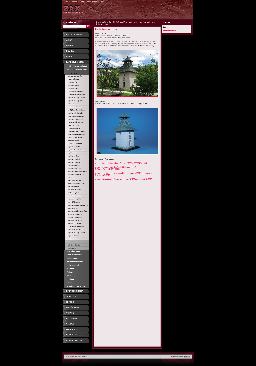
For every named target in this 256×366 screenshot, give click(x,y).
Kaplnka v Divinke (74, 162)
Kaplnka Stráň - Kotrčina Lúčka (76, 150)
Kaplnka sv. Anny (73, 208)
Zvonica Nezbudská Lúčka (76, 183)
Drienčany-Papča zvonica (76, 131)
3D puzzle (71, 297)
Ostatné (70, 283)
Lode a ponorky (73, 258)
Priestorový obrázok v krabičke (76, 286)
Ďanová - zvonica (74, 128)
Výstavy (70, 324)
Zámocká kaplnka (74, 202)
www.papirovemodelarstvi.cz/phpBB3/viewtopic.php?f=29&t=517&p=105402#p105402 (115, 168)
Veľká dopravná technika (77, 69)
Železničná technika (75, 262)
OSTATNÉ (70, 313)
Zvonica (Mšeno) (73, 85)
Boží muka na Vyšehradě (76, 94)
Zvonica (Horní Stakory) (76, 174)
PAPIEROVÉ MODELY (118, 22)
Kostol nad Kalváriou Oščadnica (75, 221)
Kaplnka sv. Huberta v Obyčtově (75, 230)
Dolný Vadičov (72, 82)
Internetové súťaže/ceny (72, 330)
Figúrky (70, 272)
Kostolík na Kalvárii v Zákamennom (75, 224)
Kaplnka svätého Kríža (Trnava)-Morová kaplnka (76, 113)
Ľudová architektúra (74, 245)
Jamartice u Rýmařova (75, 180)
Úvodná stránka (101, 22)
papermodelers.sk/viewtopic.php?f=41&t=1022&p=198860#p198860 (121, 163)
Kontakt (70, 46)
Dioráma (70, 269)
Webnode (187, 356)
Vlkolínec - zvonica (74, 190)
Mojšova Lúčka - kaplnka (76, 134)
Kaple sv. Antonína (74, 236)
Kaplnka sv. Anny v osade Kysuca (76, 98)
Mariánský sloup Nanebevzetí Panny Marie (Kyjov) (76, 79)
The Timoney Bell (73, 193)
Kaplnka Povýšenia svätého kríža (77, 211)
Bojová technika (73, 265)
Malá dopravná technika (77, 66)
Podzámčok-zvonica (75, 196)
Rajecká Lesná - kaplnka (75, 122)
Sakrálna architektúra (147, 22)
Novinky (70, 51)
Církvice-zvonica (73, 186)
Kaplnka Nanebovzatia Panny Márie (78, 205)
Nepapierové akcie (75, 335)
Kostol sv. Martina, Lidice (76, 214)
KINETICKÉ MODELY (74, 291)
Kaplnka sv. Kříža (73, 153)
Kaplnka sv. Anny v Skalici (76, 233)
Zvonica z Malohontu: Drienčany (75, 119)
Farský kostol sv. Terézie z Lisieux (76, 110)
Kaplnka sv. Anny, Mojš (75, 101)
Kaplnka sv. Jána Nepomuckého (73, 156)
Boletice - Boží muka (75, 144)
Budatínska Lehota (74, 88)
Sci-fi (69, 276)
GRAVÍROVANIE (72, 307)
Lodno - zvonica (73, 104)
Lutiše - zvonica (73, 107)
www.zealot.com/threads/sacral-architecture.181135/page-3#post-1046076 (123, 179)
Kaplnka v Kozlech (74, 159)
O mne (69, 40)
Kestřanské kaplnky (74, 199)
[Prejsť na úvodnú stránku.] (71, 10)
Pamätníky (71, 242)
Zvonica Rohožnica (74, 168)
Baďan (70, 239)
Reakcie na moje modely (74, 341)
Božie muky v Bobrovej (76, 226)
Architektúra (133, 22)
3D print (70, 302)
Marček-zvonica (73, 140)
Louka (69, 177)
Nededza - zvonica (74, 125)
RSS (102, 2)
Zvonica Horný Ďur (74, 165)
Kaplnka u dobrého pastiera (77, 171)
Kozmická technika (74, 255)
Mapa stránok (92, 2)
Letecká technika (73, 251)
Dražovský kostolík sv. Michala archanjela (75, 92)
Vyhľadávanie (69, 22)
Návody (70, 57)
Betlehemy (71, 318)
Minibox (70, 279)
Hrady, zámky (72, 248)
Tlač (82, 2)
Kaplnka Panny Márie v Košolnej (75, 138)
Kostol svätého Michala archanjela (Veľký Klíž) (76, 116)
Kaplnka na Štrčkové (75, 147)
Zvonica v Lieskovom (75, 217)
